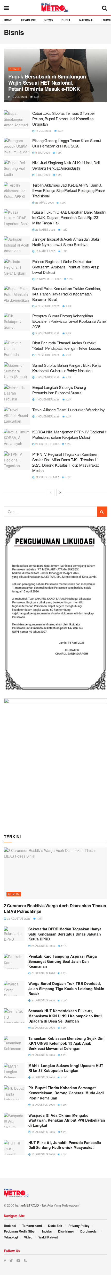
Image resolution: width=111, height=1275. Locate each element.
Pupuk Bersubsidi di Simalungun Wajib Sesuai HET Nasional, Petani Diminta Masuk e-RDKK (47, 82)
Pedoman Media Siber (20, 1231)
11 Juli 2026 (43, 131)
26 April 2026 (44, 202)
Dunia (65, 20)
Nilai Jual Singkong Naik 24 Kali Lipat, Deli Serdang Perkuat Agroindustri (66, 165)
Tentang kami (32, 1225)
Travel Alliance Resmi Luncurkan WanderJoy (68, 409)
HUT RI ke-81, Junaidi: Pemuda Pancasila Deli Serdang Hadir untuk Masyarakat (64, 1145)
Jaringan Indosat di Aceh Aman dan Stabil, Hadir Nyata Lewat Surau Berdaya (66, 241)
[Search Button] (102, 511)
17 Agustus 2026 (43, 1154)
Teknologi (11, 1237)
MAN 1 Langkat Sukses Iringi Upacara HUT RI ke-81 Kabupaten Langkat (65, 1068)
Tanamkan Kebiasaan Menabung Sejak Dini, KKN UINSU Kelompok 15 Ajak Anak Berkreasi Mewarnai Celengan (67, 1043)
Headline (28, 20)
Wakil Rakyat (48, 1237)
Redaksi (10, 1225)
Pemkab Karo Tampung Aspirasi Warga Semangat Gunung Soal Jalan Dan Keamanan (62, 961)
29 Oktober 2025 (47, 444)
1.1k (39, 918)
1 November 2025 (47, 355)
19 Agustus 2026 (43, 1077)
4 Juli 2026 (42, 175)
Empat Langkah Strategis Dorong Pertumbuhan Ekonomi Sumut (59, 390)
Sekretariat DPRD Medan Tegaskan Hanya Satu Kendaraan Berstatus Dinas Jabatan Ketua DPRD (64, 933)
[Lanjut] (60, 492)
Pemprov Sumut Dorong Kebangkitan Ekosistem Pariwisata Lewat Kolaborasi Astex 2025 (69, 321)
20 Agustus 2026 (43, 1027)
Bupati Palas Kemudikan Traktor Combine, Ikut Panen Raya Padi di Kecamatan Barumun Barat (66, 294)
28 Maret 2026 (45, 229)
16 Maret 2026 (45, 251)
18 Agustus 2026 (43, 1104)
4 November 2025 (47, 306)
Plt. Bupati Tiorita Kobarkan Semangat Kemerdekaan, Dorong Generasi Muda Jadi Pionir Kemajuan (66, 1092)
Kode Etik (55, 1225)
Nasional (86, 20)
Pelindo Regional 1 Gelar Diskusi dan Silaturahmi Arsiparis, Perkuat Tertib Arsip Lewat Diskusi (65, 267)
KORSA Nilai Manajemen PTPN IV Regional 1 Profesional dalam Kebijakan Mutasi (69, 434)
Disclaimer (66, 1231)
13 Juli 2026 (19, 97)
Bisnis (14, 69)
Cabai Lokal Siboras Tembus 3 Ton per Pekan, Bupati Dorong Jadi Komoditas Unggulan (63, 118)
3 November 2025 (47, 333)
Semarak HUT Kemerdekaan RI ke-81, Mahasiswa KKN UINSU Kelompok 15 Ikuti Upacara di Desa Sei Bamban (65, 1015)
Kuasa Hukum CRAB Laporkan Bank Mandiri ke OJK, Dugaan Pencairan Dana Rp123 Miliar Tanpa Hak (69, 217)
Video (28, 1237)
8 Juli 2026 (42, 152)
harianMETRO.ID (27, 1205)
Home (8, 20)
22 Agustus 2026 (18, 918)
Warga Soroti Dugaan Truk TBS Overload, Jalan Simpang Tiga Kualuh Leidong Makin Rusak (66, 988)
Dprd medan (89, 1231)
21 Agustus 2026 (43, 946)
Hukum (14, 894)
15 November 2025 (48, 279)
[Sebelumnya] (51, 492)
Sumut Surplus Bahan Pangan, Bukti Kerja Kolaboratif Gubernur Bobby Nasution (66, 367)
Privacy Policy (79, 1225)
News (48, 20)
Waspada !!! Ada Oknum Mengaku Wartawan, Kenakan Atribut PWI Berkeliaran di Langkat (66, 1120)
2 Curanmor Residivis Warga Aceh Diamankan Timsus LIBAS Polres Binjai (55, 908)
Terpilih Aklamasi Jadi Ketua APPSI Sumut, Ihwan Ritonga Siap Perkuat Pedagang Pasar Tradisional (68, 190)
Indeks (47, 1231)
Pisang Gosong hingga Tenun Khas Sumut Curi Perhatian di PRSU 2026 (66, 143)
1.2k (36, 97)
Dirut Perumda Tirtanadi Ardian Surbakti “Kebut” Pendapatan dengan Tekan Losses (66, 345)
